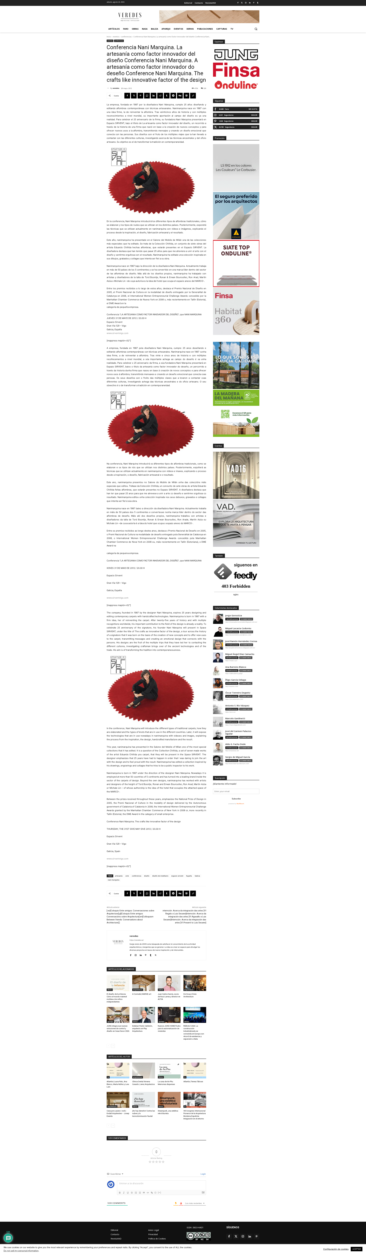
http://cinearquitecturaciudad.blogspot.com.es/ (241, 622)
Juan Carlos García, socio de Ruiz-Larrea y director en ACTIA (169, 996)
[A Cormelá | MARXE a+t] (143, 983)
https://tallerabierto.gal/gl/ (233, 673)
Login (203, 1174)
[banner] (236, 523)
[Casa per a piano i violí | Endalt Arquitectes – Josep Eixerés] (118, 1100)
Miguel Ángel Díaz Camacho (239, 654)
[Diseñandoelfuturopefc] (236, 413)
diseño (146, 876)
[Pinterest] (253, 3)
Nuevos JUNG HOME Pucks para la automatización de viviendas (169, 1028)
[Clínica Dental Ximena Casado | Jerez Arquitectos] (143, 1070)
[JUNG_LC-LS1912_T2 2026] (236, 167)
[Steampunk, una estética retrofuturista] (169, 1100)
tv (108, 1077)
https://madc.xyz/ (231, 660)
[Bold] (120, 1192)
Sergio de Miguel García (237, 757)
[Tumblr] (257, 3)
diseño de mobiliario (160, 876)
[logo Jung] (236, 55)
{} (156, 1192)
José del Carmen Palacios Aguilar (238, 732)
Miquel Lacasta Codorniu (238, 628)
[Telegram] (173, 95)
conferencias (126, 36)
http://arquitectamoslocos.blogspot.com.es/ (240, 648)
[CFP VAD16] (236, 475)
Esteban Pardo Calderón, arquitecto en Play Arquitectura (142, 1028)
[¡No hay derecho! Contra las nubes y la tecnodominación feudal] (143, 1100)
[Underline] (128, 1192)
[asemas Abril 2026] (236, 215)
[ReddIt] (160, 95)
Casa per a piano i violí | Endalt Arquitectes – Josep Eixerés (118, 1113)
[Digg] (180, 95)
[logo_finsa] (236, 70)
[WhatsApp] (147, 95)
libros (110, 990)
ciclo (127, 876)
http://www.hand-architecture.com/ (237, 763)
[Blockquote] (144, 1192)
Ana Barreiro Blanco (235, 667)
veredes (116, 88)
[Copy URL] (193, 95)
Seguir (254, 115)
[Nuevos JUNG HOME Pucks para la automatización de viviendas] (169, 1015)
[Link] (152, 1192)
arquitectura (137, 990)
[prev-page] (108, 1046)
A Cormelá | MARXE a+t (141, 994)
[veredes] (108, 88)
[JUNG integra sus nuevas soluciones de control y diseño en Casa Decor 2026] (118, 1015)
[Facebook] (237, 3)
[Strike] (132, 1192)
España (189, 876)
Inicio (109, 36)
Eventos (218, 446)
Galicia (197, 876)
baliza (161, 990)
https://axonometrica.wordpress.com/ (238, 635)
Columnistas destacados (226, 608)
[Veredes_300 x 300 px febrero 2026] (236, 365)
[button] (255, 28)
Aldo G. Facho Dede (235, 744)
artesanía (119, 876)
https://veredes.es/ (137, 940)
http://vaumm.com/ (231, 686)
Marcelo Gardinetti (235, 718)
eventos (116, 36)
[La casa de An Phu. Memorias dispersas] (169, 1070)
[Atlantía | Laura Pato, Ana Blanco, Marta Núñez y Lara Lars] (118, 1070)
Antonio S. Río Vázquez (237, 705)
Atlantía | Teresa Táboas (193, 1081)
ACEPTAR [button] (356, 1249)
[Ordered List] (136, 1192)
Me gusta (253, 109)
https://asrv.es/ (230, 712)
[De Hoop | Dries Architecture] (194, 983)
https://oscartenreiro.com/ (234, 699)
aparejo (110, 1022)
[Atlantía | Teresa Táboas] (194, 1070)
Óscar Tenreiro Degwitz (237, 692)
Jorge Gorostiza (233, 615)
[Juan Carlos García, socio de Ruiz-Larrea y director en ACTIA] (169, 983)
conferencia (136, 876)
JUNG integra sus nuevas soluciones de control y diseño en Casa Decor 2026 (118, 1028)
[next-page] (113, 1046)
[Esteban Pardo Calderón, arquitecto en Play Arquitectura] (143, 1015)
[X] (134, 95)
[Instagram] (245, 3)
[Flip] (186, 95)
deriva (186, 1022)
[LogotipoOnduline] (236, 85)
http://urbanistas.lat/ (232, 751)
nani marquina (113, 880)
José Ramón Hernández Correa (241, 641)
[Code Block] (148, 1192)
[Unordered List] (140, 1192)
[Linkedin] (249, 3)
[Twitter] (241, 3)
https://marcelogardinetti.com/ (235, 725)
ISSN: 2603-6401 (195, 1227)
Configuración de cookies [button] (336, 1249)
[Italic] (124, 1192)
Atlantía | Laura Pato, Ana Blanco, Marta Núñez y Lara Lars (118, 1084)
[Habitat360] (236, 311)
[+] (159, 1192)
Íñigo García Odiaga (235, 679)
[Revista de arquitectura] (129, 17)
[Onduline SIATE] (236, 263)
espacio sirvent (177, 876)
